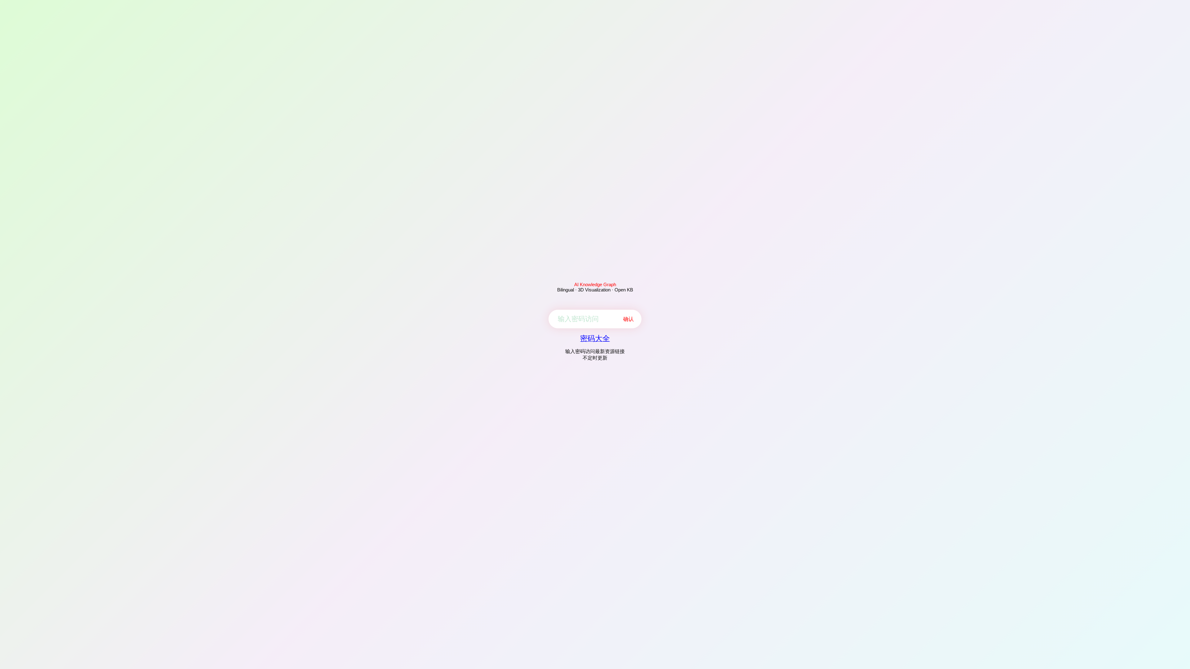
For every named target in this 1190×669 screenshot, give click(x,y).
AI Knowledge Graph (595, 284)
